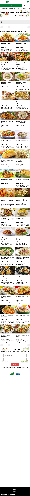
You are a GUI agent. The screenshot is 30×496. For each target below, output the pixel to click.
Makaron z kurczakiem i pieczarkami (21, 83)
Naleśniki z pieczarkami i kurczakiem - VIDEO (22, 277)
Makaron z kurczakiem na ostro (7, 122)
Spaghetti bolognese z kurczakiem (21, 238)
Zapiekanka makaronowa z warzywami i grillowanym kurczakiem (7, 219)
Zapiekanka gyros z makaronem (5, 335)
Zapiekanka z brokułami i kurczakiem (7, 297)
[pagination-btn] (28, 27)
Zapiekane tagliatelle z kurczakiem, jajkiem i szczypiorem (6, 277)
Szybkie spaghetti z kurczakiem (5, 238)
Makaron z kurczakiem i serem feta (6, 44)
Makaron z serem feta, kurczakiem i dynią (21, 44)
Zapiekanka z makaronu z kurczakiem (7, 160)
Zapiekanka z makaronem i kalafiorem (22, 335)
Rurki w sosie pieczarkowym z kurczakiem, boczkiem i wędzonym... (21, 160)
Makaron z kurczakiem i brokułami (21, 63)
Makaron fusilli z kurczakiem (5, 63)
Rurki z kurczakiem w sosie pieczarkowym (7, 258)
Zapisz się (15, 364)
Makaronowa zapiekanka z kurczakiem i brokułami (22, 199)
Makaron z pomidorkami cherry (7, 180)
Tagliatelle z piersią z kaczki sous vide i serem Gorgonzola (22, 258)
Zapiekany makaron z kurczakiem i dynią (6, 141)
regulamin (15, 491)
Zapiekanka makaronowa (22, 296)
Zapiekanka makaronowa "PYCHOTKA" (7, 316)
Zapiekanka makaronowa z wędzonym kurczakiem (22, 180)
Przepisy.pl (3, 8)
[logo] (10, 2)
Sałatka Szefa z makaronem (22, 315)
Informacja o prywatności (15, 493)
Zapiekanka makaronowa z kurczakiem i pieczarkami (7, 199)
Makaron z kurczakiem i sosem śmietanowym (21, 122)
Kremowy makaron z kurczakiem (6, 102)
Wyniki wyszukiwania (10, 8)
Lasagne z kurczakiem (21, 218)
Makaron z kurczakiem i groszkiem (6, 83)
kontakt (15, 489)
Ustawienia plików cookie (8, 494)
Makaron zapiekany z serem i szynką (22, 102)
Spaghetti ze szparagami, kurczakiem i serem (22, 141)
